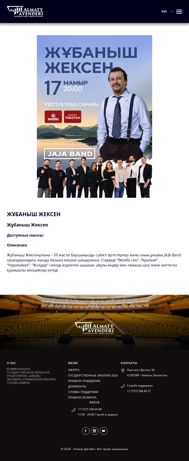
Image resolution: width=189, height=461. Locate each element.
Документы (77, 386)
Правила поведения (84, 381)
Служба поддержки (83, 392)
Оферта (74, 370)
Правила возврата (82, 397)
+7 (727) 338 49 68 (90, 409)
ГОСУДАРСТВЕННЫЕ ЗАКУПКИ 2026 (93, 375)
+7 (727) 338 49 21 (139, 391)
